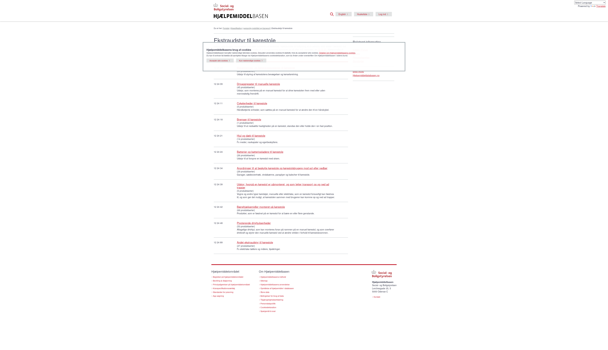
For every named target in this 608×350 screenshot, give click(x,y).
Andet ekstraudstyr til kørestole (255, 242)
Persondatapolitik (268, 303)
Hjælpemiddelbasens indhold (273, 276)
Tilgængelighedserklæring (271, 299)
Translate (601, 6)
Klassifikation (236, 28)
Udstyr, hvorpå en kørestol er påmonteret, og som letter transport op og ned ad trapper (283, 185)
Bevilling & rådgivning (222, 280)
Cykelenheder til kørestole (252, 103)
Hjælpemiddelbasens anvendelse (275, 284)
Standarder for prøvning (223, 292)
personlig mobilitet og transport (257, 28)
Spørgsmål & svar (268, 311)
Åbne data (264, 292)
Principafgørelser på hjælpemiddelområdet (231, 284)
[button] (333, 13)
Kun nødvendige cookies (249, 60)
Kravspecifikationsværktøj (224, 288)
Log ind (382, 14)
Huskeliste (362, 14)
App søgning (218, 295)
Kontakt (377, 296)
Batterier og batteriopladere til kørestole (260, 152)
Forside (226, 28)
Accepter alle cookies (218, 60)
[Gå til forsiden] (265, 16)
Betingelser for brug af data (272, 295)
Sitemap (264, 280)
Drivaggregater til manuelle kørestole (258, 84)
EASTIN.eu (358, 71)
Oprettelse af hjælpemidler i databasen (277, 288)
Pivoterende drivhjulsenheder (254, 223)
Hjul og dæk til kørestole (251, 135)
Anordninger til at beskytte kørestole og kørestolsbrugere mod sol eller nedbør (282, 168)
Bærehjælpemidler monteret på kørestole (261, 207)
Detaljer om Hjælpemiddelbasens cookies (337, 52)
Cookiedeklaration (268, 307)
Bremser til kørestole (249, 119)
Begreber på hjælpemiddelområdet (228, 276)
